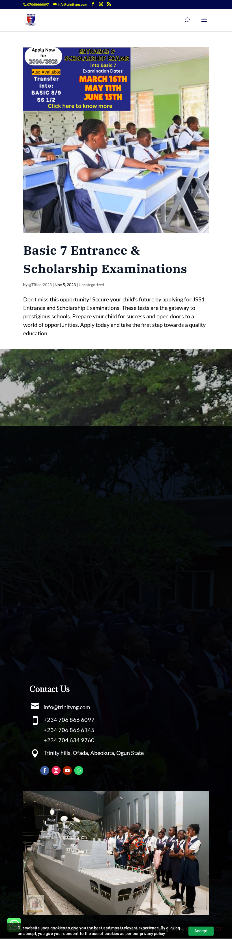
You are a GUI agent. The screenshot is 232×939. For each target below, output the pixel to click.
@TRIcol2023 (40, 284)
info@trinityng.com (67, 706)
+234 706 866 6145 (69, 729)
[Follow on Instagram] (56, 770)
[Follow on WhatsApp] (78, 770)
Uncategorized (91, 284)
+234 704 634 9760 (69, 740)
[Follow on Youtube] (67, 770)
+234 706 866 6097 (69, 719)
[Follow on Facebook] (44, 770)
